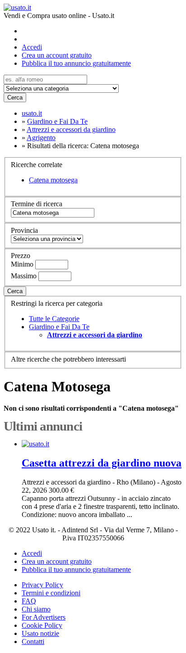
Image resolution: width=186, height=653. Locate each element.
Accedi (32, 47)
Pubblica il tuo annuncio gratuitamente (76, 63)
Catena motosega (53, 180)
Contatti (33, 641)
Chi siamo (36, 609)
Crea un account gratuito (57, 55)
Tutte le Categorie (54, 318)
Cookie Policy (42, 625)
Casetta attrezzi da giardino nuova (101, 463)
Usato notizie (40, 633)
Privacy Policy (42, 585)
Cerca (15, 97)
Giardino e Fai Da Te (59, 327)
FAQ (29, 601)
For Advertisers (43, 617)
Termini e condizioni (51, 593)
